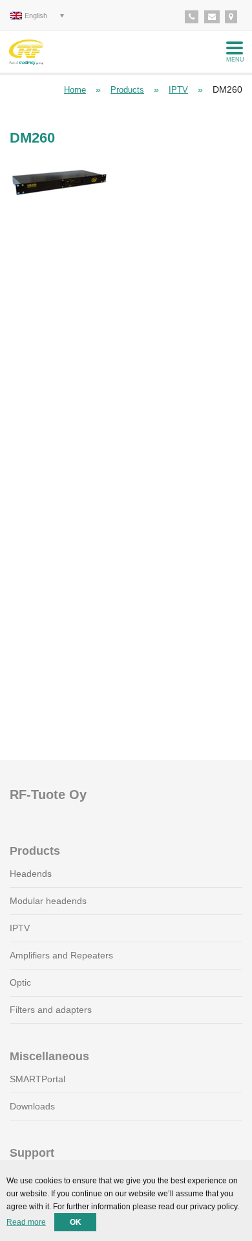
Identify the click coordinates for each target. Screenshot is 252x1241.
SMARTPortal (37, 1079)
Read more (26, 1222)
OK (75, 1222)
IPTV (178, 90)
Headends (31, 873)
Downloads (32, 1106)
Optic (20, 982)
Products (127, 90)
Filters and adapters (51, 1009)
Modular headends (48, 901)
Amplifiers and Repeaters (61, 955)
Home (75, 90)
